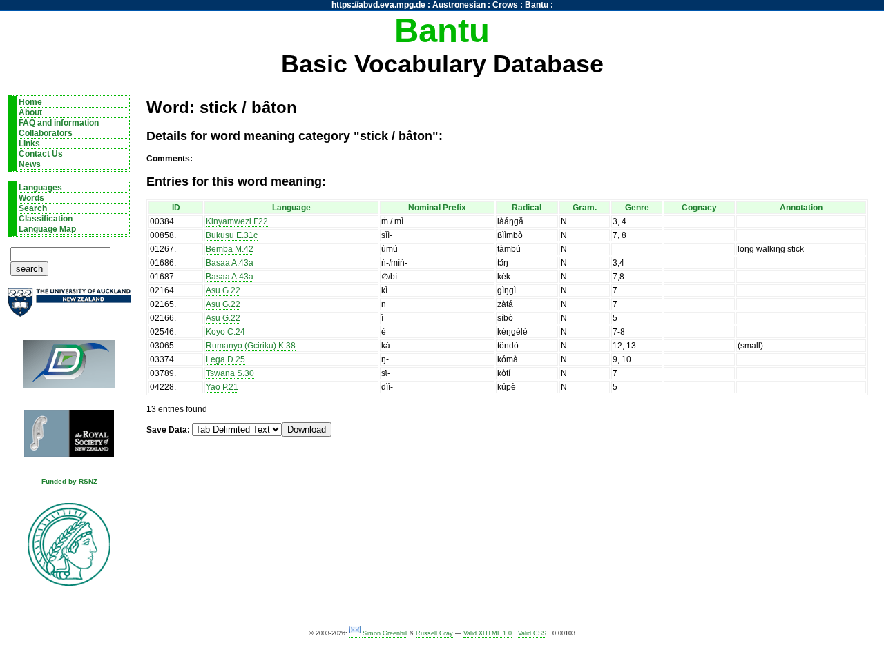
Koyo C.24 (225, 332)
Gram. (585, 208)
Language (291, 208)
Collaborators (46, 133)
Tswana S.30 (230, 373)
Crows (505, 5)
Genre (637, 208)
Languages (40, 187)
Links (29, 143)
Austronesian (459, 5)
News (30, 164)
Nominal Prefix (437, 208)
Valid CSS (532, 633)
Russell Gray (434, 633)
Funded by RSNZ (69, 481)
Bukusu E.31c (232, 235)
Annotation (801, 208)
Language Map (47, 229)
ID (176, 208)
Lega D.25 (225, 359)
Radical (526, 208)
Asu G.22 (223, 290)
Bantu (536, 5)
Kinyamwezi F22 (237, 221)
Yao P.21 (222, 387)
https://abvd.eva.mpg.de (378, 5)
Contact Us (41, 154)
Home (30, 102)
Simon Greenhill (385, 633)
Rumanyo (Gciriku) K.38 (251, 345)
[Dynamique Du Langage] (69, 368)
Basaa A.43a (229, 263)
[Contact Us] (356, 634)
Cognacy (699, 208)
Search (33, 208)
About (30, 112)
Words (31, 198)
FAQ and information (59, 123)
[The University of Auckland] (69, 308)
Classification (46, 219)
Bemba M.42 (229, 249)
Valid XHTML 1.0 (487, 633)
